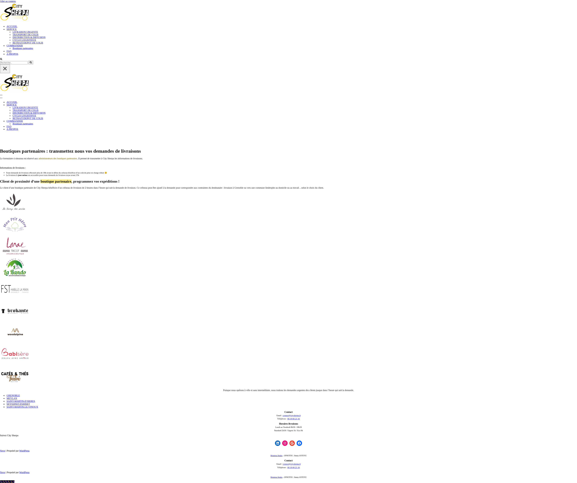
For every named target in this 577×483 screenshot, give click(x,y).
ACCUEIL (12, 26)
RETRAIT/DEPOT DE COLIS (28, 42)
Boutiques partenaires (23, 48)
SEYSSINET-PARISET (18, 404)
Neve (2, 450)
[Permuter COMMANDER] (52, 121)
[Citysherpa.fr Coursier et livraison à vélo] (15, 21)
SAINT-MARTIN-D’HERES (21, 401)
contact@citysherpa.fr (292, 415)
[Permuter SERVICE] (52, 105)
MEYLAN (12, 398)
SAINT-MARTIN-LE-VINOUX (22, 407)
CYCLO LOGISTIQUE (24, 40)
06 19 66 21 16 (293, 419)
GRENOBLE (13, 395)
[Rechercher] (1, 59)
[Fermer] (5, 68)
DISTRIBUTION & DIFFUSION (29, 37)
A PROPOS (12, 54)
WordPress (24, 450)
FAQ (9, 51)
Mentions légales (276, 456)
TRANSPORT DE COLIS (25, 34)
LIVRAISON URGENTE (25, 32)
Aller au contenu (8, 1)
